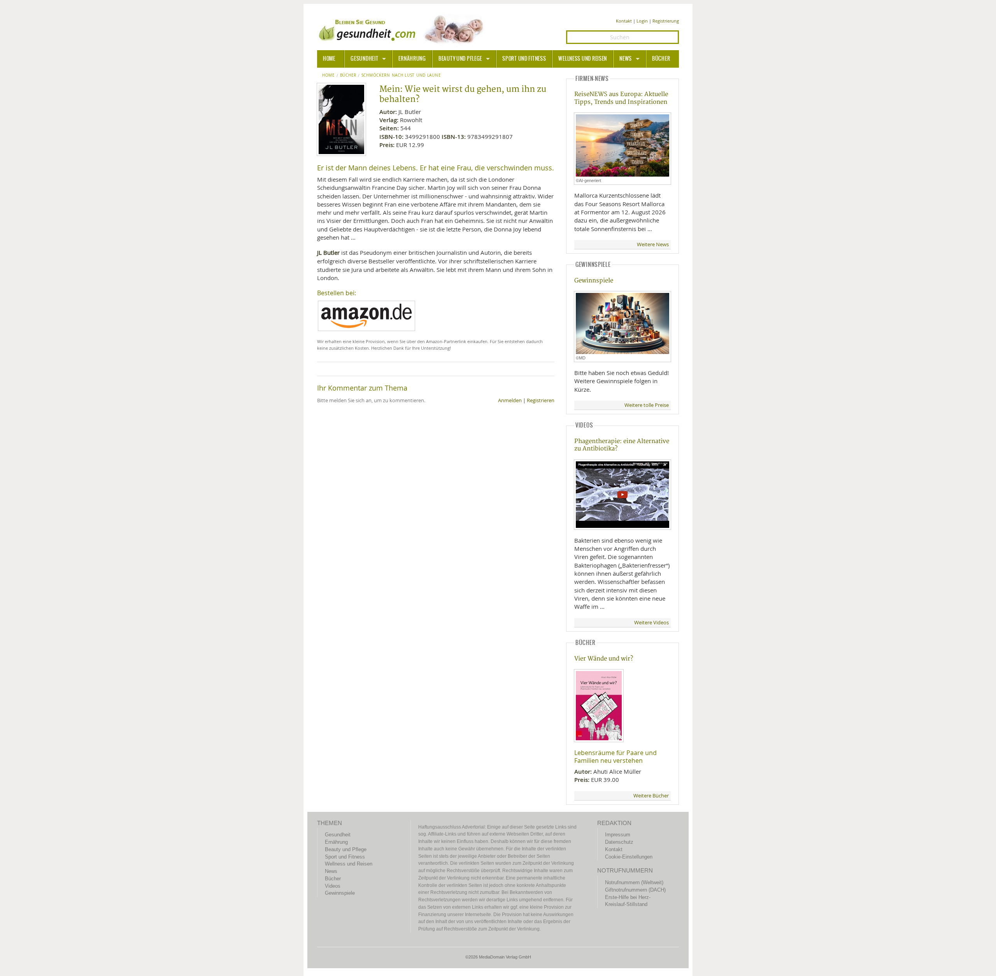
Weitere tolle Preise (646, 405)
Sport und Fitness (524, 58)
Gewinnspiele (593, 280)
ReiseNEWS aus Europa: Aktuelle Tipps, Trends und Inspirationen (621, 98)
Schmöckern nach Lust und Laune (401, 75)
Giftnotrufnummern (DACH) (635, 890)
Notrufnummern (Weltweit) (634, 882)
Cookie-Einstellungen (628, 857)
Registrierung (665, 21)
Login (642, 21)
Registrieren (540, 400)
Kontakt (624, 21)
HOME (329, 58)
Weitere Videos (651, 622)
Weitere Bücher (651, 795)
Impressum (617, 835)
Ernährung (412, 58)
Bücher (661, 58)
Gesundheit (364, 58)
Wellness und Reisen (582, 58)
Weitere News (653, 244)
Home (328, 75)
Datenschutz (619, 842)
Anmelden (510, 400)
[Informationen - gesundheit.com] (403, 29)
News (625, 58)
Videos (332, 886)
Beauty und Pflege (460, 58)
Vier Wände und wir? (603, 658)
